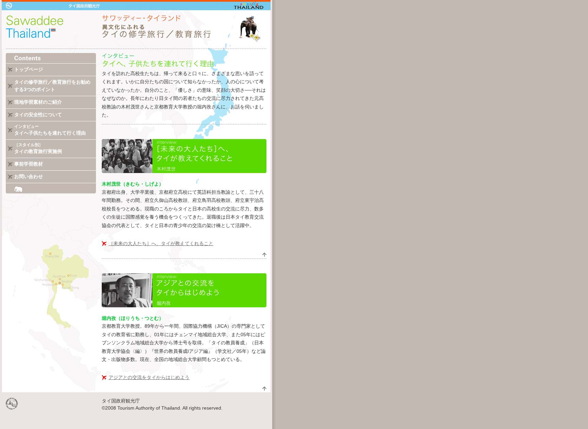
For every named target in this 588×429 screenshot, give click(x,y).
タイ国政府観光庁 (136, 5)
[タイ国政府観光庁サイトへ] (12, 408)
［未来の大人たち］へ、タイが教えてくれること (161, 243)
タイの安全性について (38, 114)
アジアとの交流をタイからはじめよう (149, 377)
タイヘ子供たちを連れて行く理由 (50, 130)
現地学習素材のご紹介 (38, 102)
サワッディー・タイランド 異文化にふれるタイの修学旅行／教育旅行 (136, 29)
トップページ (28, 69)
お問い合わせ (28, 176)
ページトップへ (264, 255)
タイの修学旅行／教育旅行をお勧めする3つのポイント (52, 85)
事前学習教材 (28, 164)
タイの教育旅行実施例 (38, 148)
